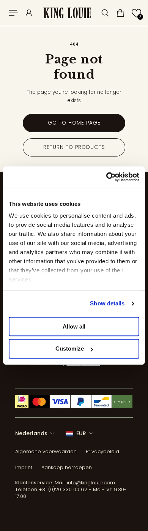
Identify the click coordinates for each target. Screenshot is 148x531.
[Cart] (120, 13)
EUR (81, 433)
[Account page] (28, 13)
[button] (136, 13)
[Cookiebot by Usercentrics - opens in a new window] (106, 177)
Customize (69, 349)
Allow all (74, 326)
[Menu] (13, 13)
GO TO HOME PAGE (74, 122)
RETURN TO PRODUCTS (74, 147)
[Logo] (67, 13)
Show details (107, 303)
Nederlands (31, 433)
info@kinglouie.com (91, 482)
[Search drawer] (105, 13)
